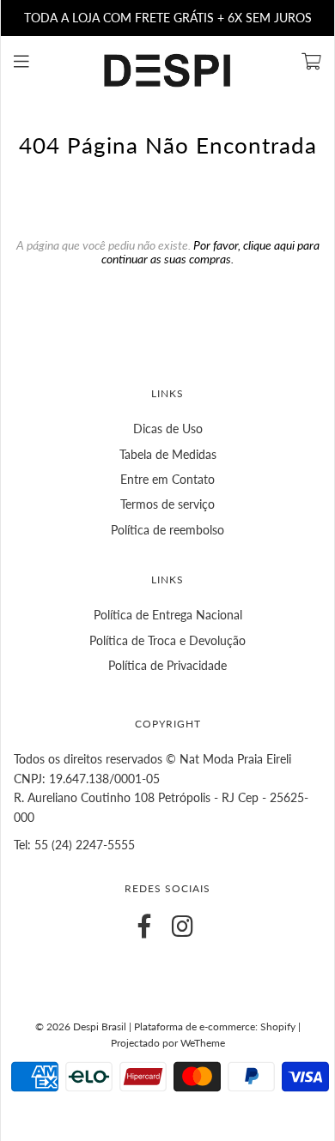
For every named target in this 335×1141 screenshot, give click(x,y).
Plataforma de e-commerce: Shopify (214, 1026)
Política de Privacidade (167, 665)
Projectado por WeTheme (168, 1042)
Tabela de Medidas (167, 454)
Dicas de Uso (168, 428)
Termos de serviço (167, 504)
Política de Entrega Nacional (168, 614)
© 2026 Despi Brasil (80, 1026)
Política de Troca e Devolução (167, 640)
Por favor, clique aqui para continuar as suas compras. (210, 251)
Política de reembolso (167, 529)
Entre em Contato (167, 479)
